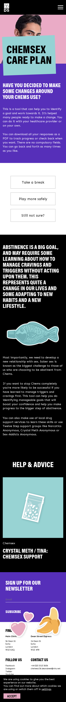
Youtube (10, 674)
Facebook (10, 665)
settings (46, 689)
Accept (12, 696)
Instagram (10, 668)
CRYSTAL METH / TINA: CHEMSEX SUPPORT (25, 553)
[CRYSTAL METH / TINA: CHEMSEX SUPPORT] (33, 507)
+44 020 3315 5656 (39, 665)
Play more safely (33, 199)
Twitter (9, 671)
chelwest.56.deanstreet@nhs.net (45, 668)
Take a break (33, 182)
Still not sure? (33, 215)
